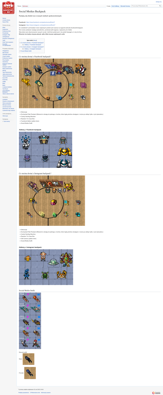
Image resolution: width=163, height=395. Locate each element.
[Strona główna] (8, 7)
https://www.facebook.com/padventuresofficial (39, 22)
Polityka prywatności (23, 392)
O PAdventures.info (35, 392)
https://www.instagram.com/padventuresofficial (40, 25)
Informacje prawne (46, 392)
